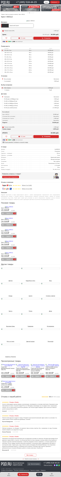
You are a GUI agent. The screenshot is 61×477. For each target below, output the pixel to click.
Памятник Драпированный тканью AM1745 (7, 368)
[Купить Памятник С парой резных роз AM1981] (8, 382)
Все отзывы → (30, 455)
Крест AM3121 (5, 254)
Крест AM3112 (5, 231)
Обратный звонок (48, 465)
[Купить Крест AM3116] (9, 241)
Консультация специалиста (10, 177)
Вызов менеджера (35, 464)
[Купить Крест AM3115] (9, 206)
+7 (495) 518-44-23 (26, 2)
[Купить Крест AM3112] (9, 229)
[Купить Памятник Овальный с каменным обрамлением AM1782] (23, 366)
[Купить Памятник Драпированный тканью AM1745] (8, 365)
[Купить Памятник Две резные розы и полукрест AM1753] (53, 365)
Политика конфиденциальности (21, 470)
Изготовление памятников (18, 464)
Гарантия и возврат (35, 470)
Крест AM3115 (5, 208)
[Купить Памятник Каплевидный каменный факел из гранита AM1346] (38, 366)
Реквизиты (43, 470)
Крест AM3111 (5, 219)
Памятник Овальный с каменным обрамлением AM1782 (23, 370)
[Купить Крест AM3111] (9, 218)
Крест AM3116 (5, 242)
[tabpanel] (10, 8)
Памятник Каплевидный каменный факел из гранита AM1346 (37, 370)
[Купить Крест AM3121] (9, 252)
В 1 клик (23, 38)
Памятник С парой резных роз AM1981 (6, 384)
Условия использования (7, 470)
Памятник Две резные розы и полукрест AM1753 (52, 368)
